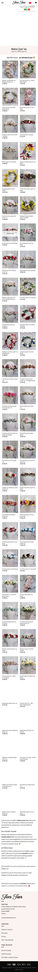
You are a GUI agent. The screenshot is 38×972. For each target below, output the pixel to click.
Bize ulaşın (4, 933)
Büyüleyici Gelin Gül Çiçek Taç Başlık (9, 649)
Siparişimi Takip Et (7, 929)
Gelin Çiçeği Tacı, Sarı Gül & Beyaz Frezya (9, 595)
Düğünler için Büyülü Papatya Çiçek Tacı (9, 758)
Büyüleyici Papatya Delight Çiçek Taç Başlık (26, 216)
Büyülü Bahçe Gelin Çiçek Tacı (9, 703)
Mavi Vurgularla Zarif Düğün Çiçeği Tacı (27, 542)
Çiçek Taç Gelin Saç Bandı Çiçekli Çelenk (8, 108)
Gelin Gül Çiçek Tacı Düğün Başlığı (26, 434)
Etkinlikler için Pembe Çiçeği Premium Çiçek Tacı (9, 406)
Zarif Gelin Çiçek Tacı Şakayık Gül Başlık (27, 325)
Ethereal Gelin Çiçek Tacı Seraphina (8, 325)
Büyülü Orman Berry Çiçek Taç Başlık (27, 488)
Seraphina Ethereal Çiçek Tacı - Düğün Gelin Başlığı (10, 434)
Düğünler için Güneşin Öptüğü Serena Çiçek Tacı (9, 785)
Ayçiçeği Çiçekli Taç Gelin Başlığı (8, 189)
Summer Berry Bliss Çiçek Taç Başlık (27, 189)
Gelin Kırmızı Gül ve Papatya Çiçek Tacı (9, 271)
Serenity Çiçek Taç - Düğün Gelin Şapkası (9, 676)
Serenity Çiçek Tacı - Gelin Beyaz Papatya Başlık (26, 704)
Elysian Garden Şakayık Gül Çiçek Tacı (9, 216)
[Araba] (36, 3)
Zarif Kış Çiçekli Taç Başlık (26, 134)
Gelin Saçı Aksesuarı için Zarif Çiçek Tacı (27, 461)
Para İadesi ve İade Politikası (9, 957)
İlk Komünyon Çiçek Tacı (21, 873)
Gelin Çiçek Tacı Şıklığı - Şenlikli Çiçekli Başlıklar (28, 758)
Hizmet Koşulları (6, 950)
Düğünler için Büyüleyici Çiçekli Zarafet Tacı (10, 488)
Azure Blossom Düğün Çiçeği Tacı (27, 785)
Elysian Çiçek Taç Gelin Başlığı (9, 243)
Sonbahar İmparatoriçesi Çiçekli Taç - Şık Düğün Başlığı (27, 379)
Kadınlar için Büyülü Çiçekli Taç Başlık (27, 162)
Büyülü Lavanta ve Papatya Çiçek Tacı (8, 812)
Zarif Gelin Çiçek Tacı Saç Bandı (28, 297)
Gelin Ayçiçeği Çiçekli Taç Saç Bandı (9, 542)
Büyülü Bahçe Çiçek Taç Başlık (27, 270)
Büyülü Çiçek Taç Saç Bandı (9, 162)
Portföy (3, 936)
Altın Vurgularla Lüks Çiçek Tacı (26, 406)
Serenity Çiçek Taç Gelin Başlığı (10, 569)
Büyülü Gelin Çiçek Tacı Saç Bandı (27, 108)
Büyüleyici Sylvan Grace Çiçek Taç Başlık (9, 135)
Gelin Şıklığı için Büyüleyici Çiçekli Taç (8, 515)
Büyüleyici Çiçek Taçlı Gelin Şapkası (26, 649)
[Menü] (2, 2)
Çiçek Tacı (14, 51)
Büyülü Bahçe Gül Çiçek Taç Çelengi (27, 731)
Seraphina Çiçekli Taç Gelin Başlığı (26, 352)
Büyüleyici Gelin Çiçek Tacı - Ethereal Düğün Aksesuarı (9, 298)
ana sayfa (13, 866)
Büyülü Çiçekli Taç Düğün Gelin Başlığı (27, 676)
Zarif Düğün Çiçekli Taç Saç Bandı (27, 812)
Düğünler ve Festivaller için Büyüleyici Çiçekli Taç (9, 81)
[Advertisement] (19, 25)
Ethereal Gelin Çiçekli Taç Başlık (26, 595)
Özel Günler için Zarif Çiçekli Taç (9, 461)
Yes (25, 9)
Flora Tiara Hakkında (7, 940)
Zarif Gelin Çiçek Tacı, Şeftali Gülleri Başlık (27, 81)
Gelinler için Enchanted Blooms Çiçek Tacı (10, 731)
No (28, 9)
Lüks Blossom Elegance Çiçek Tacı (10, 379)
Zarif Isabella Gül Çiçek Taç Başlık (26, 244)
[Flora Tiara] (19, 2)
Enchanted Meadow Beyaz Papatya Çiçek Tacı (26, 622)
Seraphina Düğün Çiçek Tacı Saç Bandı (9, 622)
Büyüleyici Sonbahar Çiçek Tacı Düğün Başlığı (10, 352)
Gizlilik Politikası (6, 954)
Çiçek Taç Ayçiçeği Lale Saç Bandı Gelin (27, 515)
